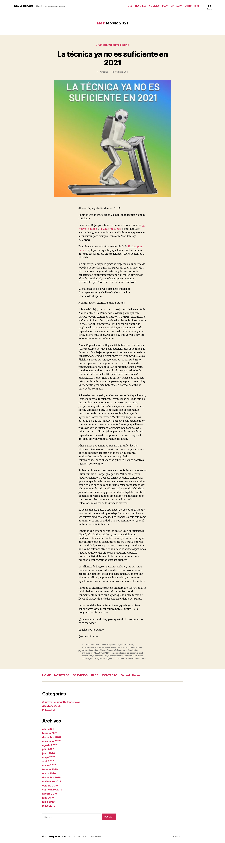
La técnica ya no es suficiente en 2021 (112, 58)
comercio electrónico (120, 653)
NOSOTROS (140, 6)
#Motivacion (87, 653)
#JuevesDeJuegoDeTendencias (112, 45)
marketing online (97, 658)
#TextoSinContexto (53, 706)
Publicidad (48, 710)
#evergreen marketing (120, 647)
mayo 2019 (48, 805)
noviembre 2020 (51, 741)
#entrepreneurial (102, 647)
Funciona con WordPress (89, 836)
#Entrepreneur (88, 647)
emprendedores (100, 656)
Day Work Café (23, 5)
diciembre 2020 (51, 737)
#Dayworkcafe (113, 644)
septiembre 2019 (52, 789)
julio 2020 (48, 749)
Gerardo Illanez (192, 6)
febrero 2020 (50, 769)
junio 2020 (48, 753)
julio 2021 (48, 729)
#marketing (133, 650)
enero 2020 (49, 773)
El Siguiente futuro (110, 228)
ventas (143, 658)
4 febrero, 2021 (121, 72)
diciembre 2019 (51, 777)
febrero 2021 (49, 733)
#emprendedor (126, 644)
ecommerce (87, 656)
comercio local (136, 653)
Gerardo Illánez (130, 656)
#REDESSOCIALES (102, 653)
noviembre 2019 (51, 781)
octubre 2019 (50, 785)
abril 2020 (48, 761)
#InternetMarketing (90, 650)
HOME (129, 6)
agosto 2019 (49, 793)
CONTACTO (176, 6)
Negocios (110, 658)
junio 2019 (48, 801)
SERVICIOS (154, 6)
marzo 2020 (49, 765)
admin (105, 72)
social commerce (132, 658)
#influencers (136, 647)
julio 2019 (48, 797)
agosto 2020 (49, 745)
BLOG (165, 6)
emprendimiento (115, 656)
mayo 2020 (48, 757)
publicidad (119, 658)
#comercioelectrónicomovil (94, 644)
